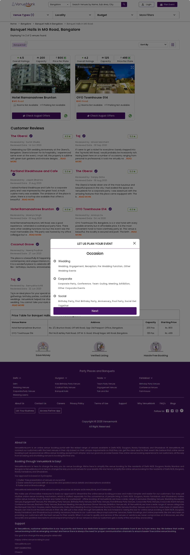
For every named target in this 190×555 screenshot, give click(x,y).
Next (95, 311)
